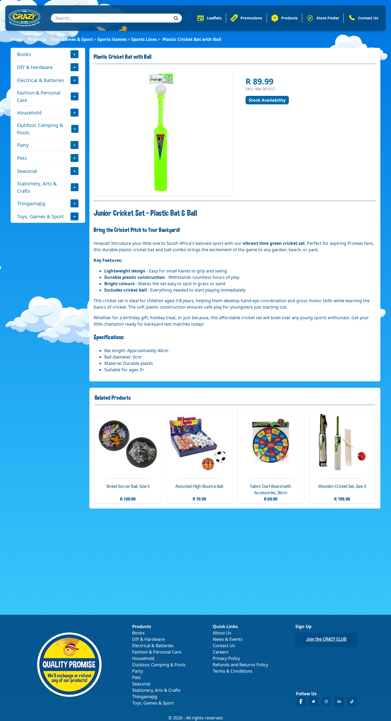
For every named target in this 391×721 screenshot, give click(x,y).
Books (24, 54)
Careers (220, 652)
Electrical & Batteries (40, 80)
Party (23, 145)
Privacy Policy (226, 658)
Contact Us (224, 646)
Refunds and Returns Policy (240, 665)
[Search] (176, 18)
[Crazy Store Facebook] (301, 701)
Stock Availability (267, 100)
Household (29, 112)
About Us (222, 633)
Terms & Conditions (232, 671)
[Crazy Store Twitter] (313, 701)
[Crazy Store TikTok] (352, 701)
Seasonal (27, 171)
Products (37, 39)
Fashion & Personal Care (38, 96)
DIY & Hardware (35, 67)
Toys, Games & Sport (40, 216)
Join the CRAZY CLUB (326, 639)
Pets (22, 158)
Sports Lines (144, 39)
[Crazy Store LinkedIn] (339, 701)
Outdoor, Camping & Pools (40, 129)
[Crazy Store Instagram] (326, 701)
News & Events (228, 639)
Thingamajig (31, 203)
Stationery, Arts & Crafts (37, 187)
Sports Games (112, 39)
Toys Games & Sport (72, 39)
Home (17, 39)
